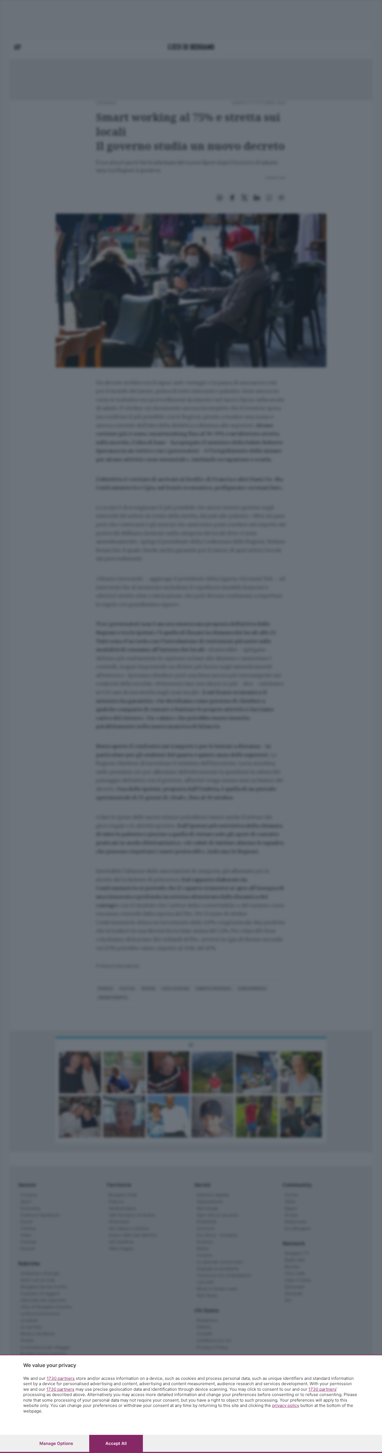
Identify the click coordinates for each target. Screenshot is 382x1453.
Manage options (56, 1443)
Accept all (116, 1443)
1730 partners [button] (61, 1378)
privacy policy (285, 1405)
